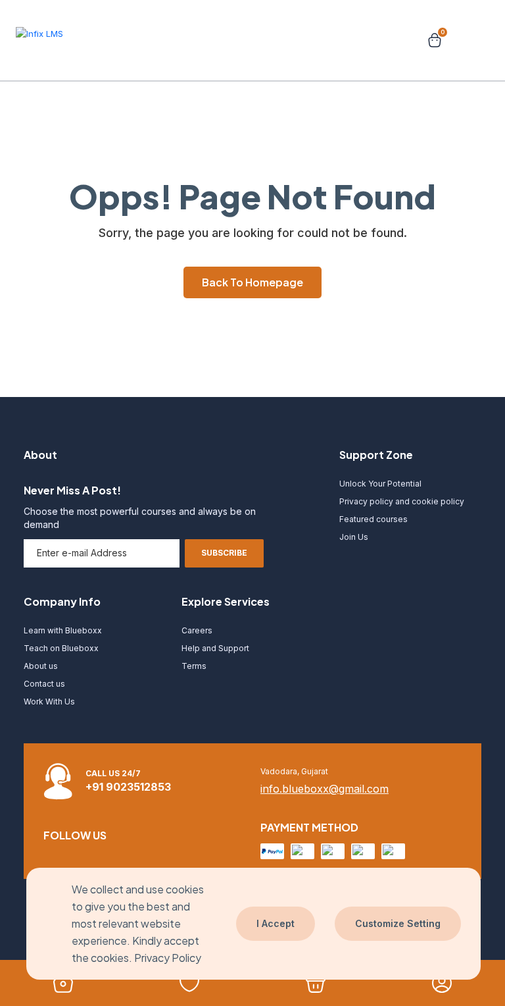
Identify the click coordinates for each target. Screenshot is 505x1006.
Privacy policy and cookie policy (401, 501)
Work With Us (49, 701)
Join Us (353, 537)
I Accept (275, 923)
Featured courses (373, 519)
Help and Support (215, 648)
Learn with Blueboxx (63, 630)
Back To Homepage (252, 282)
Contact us (44, 684)
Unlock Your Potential (380, 484)
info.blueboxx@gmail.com (324, 788)
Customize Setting (398, 923)
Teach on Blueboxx (61, 648)
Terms (193, 666)
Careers (196, 630)
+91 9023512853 (128, 786)
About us (41, 666)
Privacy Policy (167, 958)
